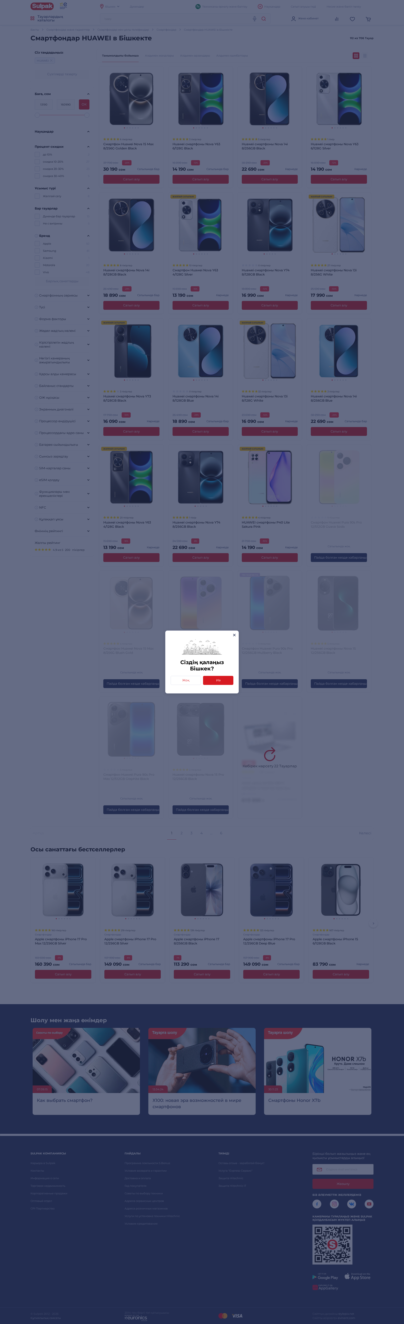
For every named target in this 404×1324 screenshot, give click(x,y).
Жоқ (185, 680)
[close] (234, 635)
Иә (218, 680)
